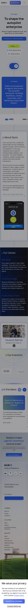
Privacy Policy (19, 595)
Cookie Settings (14, 606)
